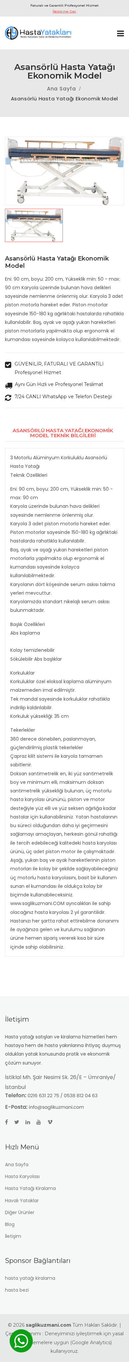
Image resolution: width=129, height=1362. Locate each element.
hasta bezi (17, 1290)
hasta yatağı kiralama (30, 1278)
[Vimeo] (52, 1122)
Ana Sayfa (61, 88)
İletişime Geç (64, 11)
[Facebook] (9, 1122)
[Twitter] (19, 1122)
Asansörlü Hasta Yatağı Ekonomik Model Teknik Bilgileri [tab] (63, 433)
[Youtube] (41, 1122)
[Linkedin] (30, 1122)
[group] (64, 171)
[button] (64, 225)
